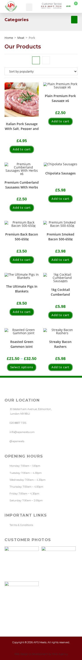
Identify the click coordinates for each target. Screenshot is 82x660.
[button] (29, 7)
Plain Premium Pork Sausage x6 (60, 98)
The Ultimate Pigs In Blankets (21, 288)
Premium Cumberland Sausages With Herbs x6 (22, 184)
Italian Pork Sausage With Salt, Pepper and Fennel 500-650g (22, 126)
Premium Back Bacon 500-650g (21, 236)
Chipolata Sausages (60, 173)
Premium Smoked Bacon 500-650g (60, 236)
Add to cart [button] (22, 149)
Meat (20, 38)
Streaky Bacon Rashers (60, 344)
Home (9, 38)
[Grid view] (36, 60)
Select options (21, 367)
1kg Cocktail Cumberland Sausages (60, 291)
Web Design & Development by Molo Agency (41, 654)
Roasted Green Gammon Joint (21, 344)
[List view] (46, 60)
